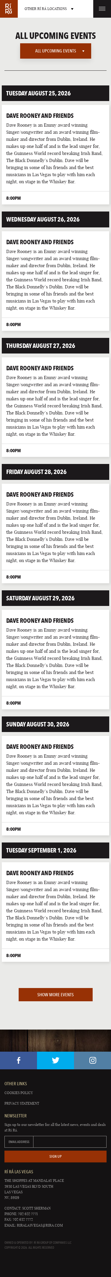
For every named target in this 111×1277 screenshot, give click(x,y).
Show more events (55, 994)
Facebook (18, 1060)
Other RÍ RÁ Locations (46, 8)
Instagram (92, 1060)
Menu (102, 9)
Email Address (19, 1142)
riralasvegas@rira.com (40, 1225)
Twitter (55, 1060)
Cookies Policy (18, 1093)
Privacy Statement (21, 1103)
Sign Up (55, 1156)
